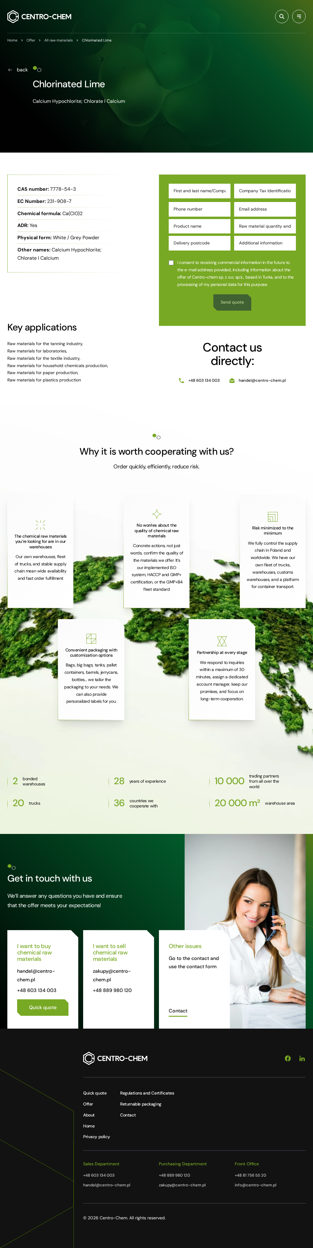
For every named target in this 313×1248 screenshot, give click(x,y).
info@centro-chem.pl (255, 1185)
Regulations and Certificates (147, 1093)
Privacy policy (96, 1136)
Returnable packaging (140, 1104)
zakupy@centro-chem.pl (182, 1185)
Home (88, 1126)
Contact (128, 1115)
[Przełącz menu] (299, 16)
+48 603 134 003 (204, 380)
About (89, 1115)
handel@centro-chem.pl (262, 380)
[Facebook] (287, 1058)
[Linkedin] (302, 1058)
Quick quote (94, 1093)
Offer (88, 1104)
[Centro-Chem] (39, 16)
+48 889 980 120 (112, 990)
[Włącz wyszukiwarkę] (282, 16)
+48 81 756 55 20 (250, 1175)
